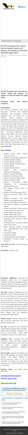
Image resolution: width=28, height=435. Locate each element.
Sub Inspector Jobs (18, 55)
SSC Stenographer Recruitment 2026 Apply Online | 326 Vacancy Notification (13, 412)
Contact (15, 430)
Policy (24, 429)
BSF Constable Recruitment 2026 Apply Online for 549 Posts (12, 408)
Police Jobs (25, 55)
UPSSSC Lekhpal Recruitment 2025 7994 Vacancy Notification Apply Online (13, 422)
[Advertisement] (14, 24)
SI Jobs (13, 55)
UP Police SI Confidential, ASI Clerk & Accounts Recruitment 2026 (12, 403)
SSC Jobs (10, 55)
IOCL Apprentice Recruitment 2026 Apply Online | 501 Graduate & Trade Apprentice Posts (13, 417)
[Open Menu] (22, 7)
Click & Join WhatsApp (14, 394)
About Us (20, 429)
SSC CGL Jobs (3, 56)
